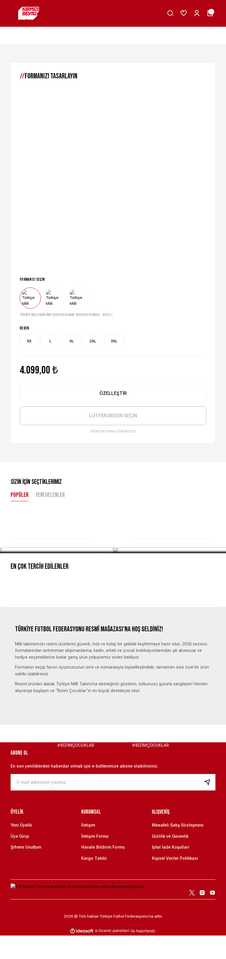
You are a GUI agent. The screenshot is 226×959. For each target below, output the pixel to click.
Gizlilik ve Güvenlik (170, 836)
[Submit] (209, 782)
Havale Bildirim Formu (103, 847)
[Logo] (28, 13)
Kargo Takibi (94, 858)
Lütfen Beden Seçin (113, 415)
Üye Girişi (20, 836)
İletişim (88, 825)
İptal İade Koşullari (170, 847)
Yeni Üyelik (21, 825)
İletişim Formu (95, 836)
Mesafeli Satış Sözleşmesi (178, 825)
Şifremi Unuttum (26, 847)
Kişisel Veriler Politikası (175, 858)
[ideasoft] (82, 931)
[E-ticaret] (112, 931)
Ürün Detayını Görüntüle (113, 431)
